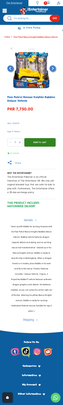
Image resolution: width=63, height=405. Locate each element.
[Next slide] (53, 68)
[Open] (7, 397)
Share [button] (18, 163)
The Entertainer (14, 3)
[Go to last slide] (10, 68)
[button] (4, 10)
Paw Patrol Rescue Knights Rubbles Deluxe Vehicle (36, 37)
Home (7, 37)
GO (55, 18)
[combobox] (31, 18)
